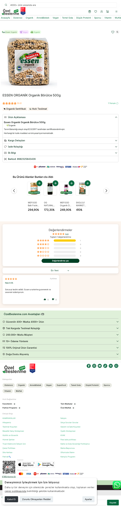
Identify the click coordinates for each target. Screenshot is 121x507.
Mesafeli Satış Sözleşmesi (13, 431)
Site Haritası (7, 452)
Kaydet (113, 502)
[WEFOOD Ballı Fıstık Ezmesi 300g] (34, 188)
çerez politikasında (15, 491)
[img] (11, 279)
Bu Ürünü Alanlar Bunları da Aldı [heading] (33, 176)
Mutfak (19, 391)
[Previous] (14, 191)
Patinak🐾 (7, 457)
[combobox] (63, 5)
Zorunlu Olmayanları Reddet (36, 499)
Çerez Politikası (9, 448)
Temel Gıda (76, 385)
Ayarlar (88, 499)
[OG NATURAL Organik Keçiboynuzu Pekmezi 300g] (50, 188)
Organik (21, 385)
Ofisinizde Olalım (67, 452)
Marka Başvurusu (67, 448)
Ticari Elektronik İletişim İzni (14, 444)
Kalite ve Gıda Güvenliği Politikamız (75, 444)
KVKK (62, 435)
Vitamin (7, 391)
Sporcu (107, 385)
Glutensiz (8, 385)
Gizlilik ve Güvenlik (10, 435)
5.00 (67, 234)
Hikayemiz (7, 423)
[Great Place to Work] (23, 11)
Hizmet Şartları (9, 440)
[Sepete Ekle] (39, 183)
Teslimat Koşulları (10, 427)
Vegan (49, 385)
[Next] (106, 191)
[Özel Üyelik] (89, 11)
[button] (107, 11)
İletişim (63, 418)
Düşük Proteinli (92, 385)
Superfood (61, 385)
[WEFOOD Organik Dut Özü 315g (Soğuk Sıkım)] (66, 188)
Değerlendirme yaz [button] (60, 261)
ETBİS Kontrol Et (9, 477)
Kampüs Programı (67, 457)
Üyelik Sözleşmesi (67, 431)
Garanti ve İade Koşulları (70, 427)
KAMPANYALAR (9, 418)
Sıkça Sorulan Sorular (69, 423)
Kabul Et (11, 499)
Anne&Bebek (35, 385)
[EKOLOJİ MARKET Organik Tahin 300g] (82, 188)
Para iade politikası (68, 440)
